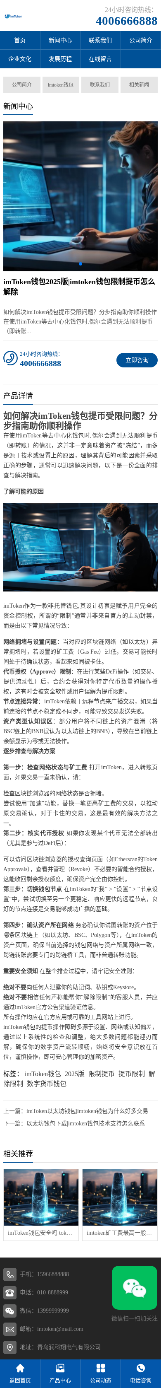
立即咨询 (137, 360)
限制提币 (101, 1073)
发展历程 (60, 59)
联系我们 (100, 40)
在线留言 (100, 59)
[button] (80, 264)
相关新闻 (139, 85)
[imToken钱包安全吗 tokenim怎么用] (41, 1197)
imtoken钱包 (60, 85)
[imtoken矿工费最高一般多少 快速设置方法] (120, 1197)
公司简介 (22, 85)
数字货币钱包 (46, 1083)
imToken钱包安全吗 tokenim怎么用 (41, 1233)
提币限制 (131, 1073)
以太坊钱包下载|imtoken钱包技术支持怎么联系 (85, 1123)
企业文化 (19, 59)
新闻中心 (60, 40)
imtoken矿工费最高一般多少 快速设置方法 (120, 1233)
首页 (20, 40)
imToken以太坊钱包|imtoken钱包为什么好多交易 (87, 1111)
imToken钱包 (43, 1073)
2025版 (75, 1073)
